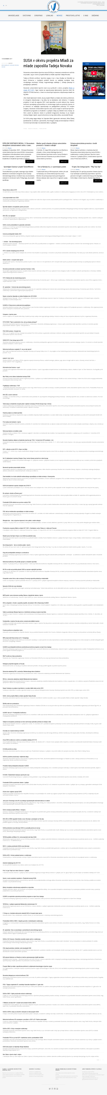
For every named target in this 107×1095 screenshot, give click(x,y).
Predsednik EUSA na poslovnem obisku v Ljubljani (16, 782)
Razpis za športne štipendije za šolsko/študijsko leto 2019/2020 (20, 296)
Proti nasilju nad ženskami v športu (12, 422)
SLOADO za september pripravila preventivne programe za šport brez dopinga (23, 896)
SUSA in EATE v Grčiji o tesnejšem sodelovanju (15, 1028)
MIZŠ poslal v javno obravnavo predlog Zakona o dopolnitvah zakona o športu (23, 595)
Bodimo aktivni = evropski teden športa (13, 260)
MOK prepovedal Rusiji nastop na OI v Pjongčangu (16, 638)
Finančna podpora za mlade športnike (12, 413)
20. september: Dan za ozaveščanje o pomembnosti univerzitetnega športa (22, 930)
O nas (85, 16)
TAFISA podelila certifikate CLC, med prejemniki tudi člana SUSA (19, 837)
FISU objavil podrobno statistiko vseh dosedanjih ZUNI (17, 948)
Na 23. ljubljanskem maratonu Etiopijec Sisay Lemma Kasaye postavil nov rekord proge (25, 458)
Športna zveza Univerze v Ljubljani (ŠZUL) (13, 1073)
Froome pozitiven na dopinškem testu (12, 630)
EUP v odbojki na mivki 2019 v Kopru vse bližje (15, 449)
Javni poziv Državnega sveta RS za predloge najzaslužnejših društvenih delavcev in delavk (26, 800)
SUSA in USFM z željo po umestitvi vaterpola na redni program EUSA (21, 1012)
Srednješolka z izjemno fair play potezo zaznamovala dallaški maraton (21, 621)
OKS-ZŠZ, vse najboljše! (9, 216)
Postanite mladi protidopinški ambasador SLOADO (16, 766)
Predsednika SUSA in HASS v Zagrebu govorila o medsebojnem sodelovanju (23, 921)
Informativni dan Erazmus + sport (11, 367)
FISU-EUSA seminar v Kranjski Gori (12, 331)
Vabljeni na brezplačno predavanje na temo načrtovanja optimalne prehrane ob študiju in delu (27, 722)
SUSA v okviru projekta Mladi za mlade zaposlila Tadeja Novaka (19, 696)
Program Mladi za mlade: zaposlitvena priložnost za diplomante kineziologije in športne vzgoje (27, 966)
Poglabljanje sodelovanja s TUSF (11, 385)
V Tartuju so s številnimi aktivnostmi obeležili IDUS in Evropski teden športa (22, 913)
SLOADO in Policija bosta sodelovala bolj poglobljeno (16, 305)
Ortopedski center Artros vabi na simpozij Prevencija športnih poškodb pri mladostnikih (25, 578)
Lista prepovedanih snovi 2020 (11, 197)
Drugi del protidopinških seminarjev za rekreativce (16, 552)
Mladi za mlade (10, 65)
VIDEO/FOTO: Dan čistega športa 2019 (13, 340)
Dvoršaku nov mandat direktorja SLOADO (13, 731)
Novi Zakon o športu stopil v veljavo (12, 1054)
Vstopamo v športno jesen (10, 314)
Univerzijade (13, 16)
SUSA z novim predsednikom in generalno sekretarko (17, 225)
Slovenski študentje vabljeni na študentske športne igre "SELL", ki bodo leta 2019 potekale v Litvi (28, 440)
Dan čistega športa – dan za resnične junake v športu (16, 545)
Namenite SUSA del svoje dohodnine (12, 586)
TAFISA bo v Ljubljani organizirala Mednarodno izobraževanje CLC (20, 904)
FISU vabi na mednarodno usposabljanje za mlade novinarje (18, 511)
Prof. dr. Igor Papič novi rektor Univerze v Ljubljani (16, 870)
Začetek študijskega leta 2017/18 (11, 863)
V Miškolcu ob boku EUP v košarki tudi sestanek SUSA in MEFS (19, 1003)
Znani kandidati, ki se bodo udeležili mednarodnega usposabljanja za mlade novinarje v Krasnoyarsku (29, 476)
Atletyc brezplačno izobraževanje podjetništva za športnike (18, 887)
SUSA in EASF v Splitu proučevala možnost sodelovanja (17, 993)
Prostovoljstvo (73, 16)
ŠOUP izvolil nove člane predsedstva (12, 656)
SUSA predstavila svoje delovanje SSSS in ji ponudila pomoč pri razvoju (21, 828)
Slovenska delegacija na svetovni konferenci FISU (16, 975)
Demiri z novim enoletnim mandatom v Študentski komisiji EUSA (19, 878)
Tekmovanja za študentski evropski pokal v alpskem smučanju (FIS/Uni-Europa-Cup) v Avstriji (27, 404)
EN (6, 5)
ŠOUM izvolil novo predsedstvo (11, 703)
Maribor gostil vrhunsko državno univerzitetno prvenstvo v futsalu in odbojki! (51, 144)
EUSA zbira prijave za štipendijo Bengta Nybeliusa (16, 1047)
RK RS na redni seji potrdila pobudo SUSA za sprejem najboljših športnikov (22, 569)
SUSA (3, 65)
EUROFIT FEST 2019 (8, 358)
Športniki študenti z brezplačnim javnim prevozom (16, 207)
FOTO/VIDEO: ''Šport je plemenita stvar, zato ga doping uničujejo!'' (20, 322)
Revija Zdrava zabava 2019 (10, 190)
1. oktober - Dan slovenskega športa (12, 241)
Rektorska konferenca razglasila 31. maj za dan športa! (17, 349)
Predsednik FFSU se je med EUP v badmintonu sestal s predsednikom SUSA (23, 1037)
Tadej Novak (43, 128)
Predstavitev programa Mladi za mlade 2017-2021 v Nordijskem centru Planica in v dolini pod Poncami (30, 528)
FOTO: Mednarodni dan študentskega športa (14, 278)
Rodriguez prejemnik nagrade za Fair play (13, 664)
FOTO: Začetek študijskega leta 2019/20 (13, 251)
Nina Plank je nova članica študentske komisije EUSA (16, 376)
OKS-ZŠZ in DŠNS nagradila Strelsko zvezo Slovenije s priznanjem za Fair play (23, 819)
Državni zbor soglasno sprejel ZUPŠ (12, 791)
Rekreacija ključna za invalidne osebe (12, 431)
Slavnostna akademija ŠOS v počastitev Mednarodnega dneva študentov (21, 671)
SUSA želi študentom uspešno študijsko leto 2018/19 (17, 485)
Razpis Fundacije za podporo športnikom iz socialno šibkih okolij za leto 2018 (23, 688)
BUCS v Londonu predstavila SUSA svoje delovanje (16, 846)
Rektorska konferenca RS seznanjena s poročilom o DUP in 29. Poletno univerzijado (25, 1019)
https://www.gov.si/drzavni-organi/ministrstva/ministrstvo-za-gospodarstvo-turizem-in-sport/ (90, 1078)
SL (3, 5)
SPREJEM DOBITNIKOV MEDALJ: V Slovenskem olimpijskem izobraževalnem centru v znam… (18, 144)
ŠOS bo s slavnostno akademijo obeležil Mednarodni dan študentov (20, 679)
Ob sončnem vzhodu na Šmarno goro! (12, 493)
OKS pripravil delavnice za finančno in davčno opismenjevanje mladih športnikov (23, 957)
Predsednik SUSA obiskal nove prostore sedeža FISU (17, 502)
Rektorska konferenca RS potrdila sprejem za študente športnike (20, 562)
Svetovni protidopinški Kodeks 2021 (12, 234)
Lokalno (49, 16)
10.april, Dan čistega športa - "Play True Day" (86, 167)
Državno (95, 16)
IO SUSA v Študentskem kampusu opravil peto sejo (16, 775)
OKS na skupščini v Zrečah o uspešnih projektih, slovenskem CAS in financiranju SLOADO (26, 603)
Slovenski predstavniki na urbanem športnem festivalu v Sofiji (19, 269)
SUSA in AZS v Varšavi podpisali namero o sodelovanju (17, 855)
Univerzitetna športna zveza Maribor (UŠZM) (13, 1074)
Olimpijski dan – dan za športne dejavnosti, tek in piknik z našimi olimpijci (22, 520)
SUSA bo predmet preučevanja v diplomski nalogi (15, 756)
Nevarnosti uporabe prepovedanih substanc (14, 467)
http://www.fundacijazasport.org (90, 1073)
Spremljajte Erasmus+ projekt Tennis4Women (18, 167)
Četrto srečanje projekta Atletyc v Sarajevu (14, 810)
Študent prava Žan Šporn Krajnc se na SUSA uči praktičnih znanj (19, 536)
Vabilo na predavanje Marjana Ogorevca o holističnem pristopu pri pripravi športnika (24, 612)
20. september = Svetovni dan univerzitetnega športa (16, 287)
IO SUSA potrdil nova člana (10, 749)
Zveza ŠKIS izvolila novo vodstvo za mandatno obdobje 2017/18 (20, 740)
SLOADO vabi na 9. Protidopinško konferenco (14, 712)
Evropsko (38, 16)
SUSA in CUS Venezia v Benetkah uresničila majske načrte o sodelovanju (21, 939)
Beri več (30, 161)
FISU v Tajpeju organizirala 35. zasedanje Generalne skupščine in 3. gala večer (23, 984)
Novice (59, 16)
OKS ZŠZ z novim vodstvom (10, 395)
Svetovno (27, 16)
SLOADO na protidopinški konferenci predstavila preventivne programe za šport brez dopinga (27, 647)
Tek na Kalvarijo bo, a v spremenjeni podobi (52, 167)
